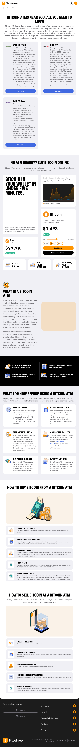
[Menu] (75, 3)
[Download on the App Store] (20, 715)
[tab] (46, 243)
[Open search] (71, 3)
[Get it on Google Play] (20, 710)
